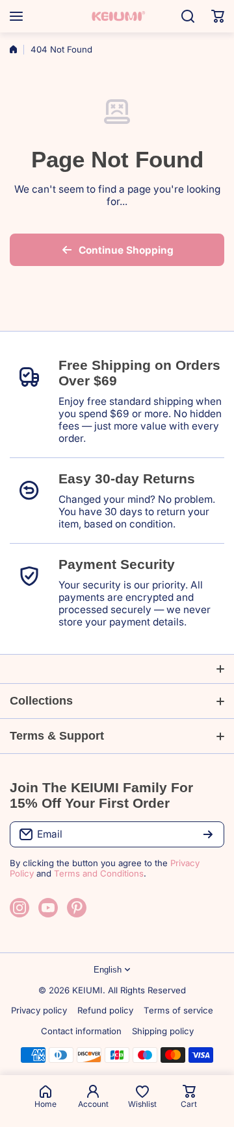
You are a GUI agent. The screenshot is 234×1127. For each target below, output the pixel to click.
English (108, 970)
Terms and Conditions (99, 873)
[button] (217, 16)
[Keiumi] (117, 16)
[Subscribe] (208, 834)
